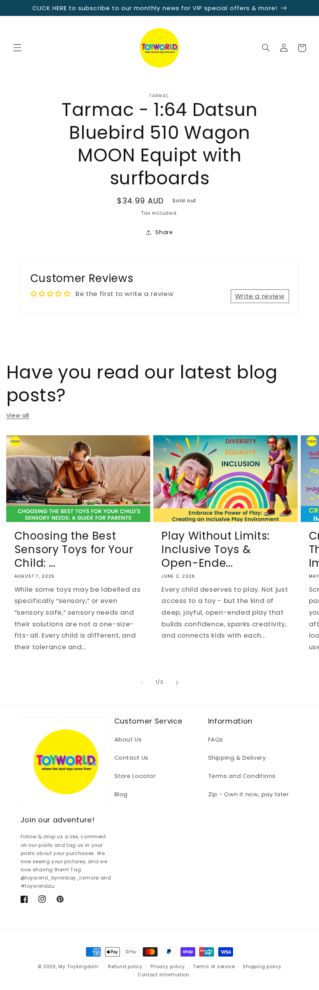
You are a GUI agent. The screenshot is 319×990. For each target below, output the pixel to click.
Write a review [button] (260, 296)
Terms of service (214, 967)
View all (17, 415)
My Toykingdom (78, 967)
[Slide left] (142, 682)
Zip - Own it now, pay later (248, 794)
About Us (128, 739)
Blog (121, 794)
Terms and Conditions (242, 776)
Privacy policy (168, 967)
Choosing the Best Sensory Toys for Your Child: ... (73, 549)
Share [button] (164, 232)
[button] (17, 48)
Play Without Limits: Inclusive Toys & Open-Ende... (215, 549)
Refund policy (125, 967)
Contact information (163, 975)
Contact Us (131, 758)
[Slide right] (177, 682)
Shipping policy (262, 967)
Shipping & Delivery (237, 758)
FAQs (216, 739)
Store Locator (135, 776)
